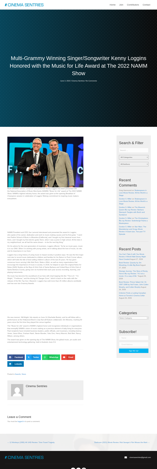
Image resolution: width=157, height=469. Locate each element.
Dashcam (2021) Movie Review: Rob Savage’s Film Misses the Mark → (122, 442)
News (24, 374)
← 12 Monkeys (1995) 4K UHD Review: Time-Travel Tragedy (31, 442)
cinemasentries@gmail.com (140, 457)
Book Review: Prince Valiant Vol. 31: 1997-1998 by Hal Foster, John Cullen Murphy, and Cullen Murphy (133, 284)
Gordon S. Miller (125, 199)
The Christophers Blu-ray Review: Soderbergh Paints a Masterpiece (133, 220)
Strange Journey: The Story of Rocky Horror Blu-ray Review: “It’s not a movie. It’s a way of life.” (133, 273)
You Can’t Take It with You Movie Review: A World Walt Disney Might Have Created (132, 256)
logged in (21, 421)
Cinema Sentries (78, 81)
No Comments (91, 81)
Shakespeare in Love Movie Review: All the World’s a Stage (133, 192)
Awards (18, 374)
